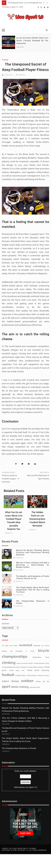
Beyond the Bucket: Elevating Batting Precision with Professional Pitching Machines (32, 552)
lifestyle (15, 681)
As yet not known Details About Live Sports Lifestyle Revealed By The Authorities (32, 41)
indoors (5, 681)
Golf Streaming (31, 675)
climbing (8, 662)
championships (14, 656)
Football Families (20, 675)
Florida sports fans (16, 670)
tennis (14, 686)
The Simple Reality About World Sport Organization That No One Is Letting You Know (32, 589)
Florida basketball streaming (10, 667)
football (8, 674)
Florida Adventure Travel (41, 663)
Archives (5, 623)
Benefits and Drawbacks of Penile (18, 651)
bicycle (43, 650)
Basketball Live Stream (41, 645)
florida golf (23, 667)
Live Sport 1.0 (31, 787)
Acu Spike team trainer (10, 645)
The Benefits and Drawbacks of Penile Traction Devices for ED (32, 577)
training (23, 686)
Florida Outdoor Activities (36, 667)
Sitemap (32, 848)
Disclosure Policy (20, 848)
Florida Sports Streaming (38, 670)
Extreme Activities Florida (25, 663)
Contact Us (7, 848)
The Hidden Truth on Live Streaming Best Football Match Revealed (37, 519)
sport (6, 686)
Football (5, 60)
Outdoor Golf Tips (42, 681)
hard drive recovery (43, 675)
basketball (25, 645)
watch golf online (34, 687)
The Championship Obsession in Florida (19, 748)
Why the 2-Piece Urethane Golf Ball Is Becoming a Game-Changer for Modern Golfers (32, 565)
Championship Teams (40, 657)
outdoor (27, 680)
